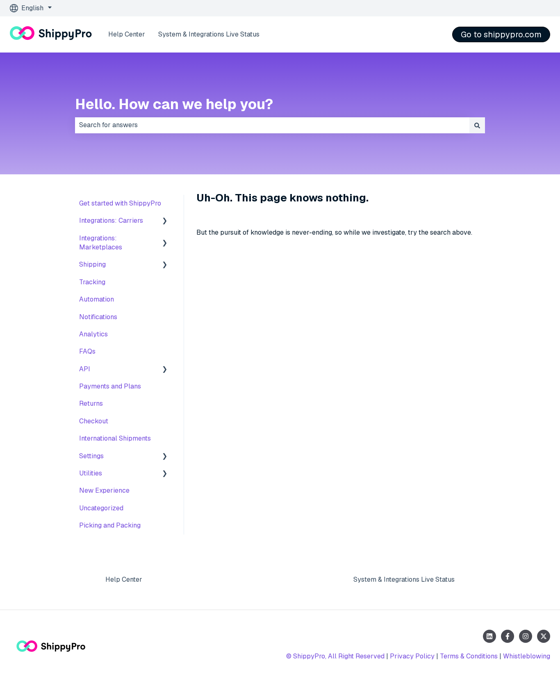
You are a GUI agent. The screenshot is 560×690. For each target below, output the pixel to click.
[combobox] (272, 125)
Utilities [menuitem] (90, 473)
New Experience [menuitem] (104, 490)
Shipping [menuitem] (92, 264)
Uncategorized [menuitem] (101, 508)
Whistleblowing (526, 656)
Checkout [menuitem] (93, 421)
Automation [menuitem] (96, 299)
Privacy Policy (412, 656)
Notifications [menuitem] (98, 317)
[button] (164, 221)
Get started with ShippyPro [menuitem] (120, 203)
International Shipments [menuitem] (115, 438)
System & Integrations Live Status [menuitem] (404, 579)
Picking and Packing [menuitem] (110, 525)
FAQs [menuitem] (87, 351)
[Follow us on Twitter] (543, 636)
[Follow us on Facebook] (507, 636)
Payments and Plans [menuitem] (110, 386)
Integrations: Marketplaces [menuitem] (100, 242)
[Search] (477, 125)
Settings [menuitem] (91, 456)
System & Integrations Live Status (209, 34)
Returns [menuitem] (91, 403)
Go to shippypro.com (501, 34)
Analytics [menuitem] (93, 334)
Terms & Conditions (469, 656)
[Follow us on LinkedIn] (489, 636)
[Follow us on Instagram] (525, 636)
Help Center (126, 34)
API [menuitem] (84, 369)
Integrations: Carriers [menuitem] (111, 220)
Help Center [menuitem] (123, 579)
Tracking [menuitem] (92, 282)
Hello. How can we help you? (174, 104)
